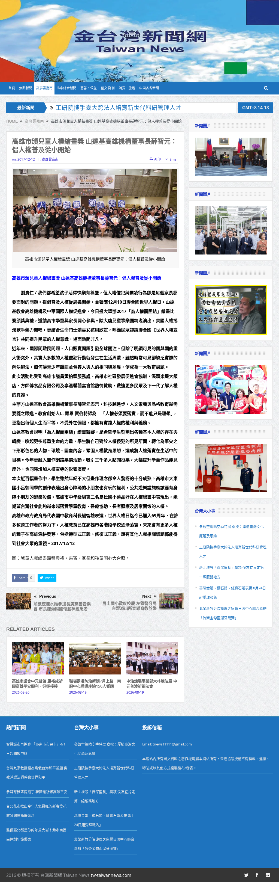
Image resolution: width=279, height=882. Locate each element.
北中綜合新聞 (66, 88)
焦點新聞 (25, 88)
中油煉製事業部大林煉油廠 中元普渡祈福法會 (151, 683)
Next (146, 596)
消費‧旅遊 (127, 88)
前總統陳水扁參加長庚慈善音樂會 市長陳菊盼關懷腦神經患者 (62, 606)
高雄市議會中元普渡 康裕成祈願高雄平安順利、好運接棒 (37, 683)
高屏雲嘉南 (44, 88)
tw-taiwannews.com (111, 875)
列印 (157, 159)
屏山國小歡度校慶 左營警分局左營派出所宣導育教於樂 (129, 605)
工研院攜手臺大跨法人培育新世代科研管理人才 (118, 107)
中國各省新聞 (149, 88)
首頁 (11, 88)
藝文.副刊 (108, 88)
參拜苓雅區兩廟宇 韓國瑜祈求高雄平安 (36, 791)
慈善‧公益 (88, 88)
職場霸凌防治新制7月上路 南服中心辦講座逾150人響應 (95, 683)
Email (174, 159)
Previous (47, 596)
